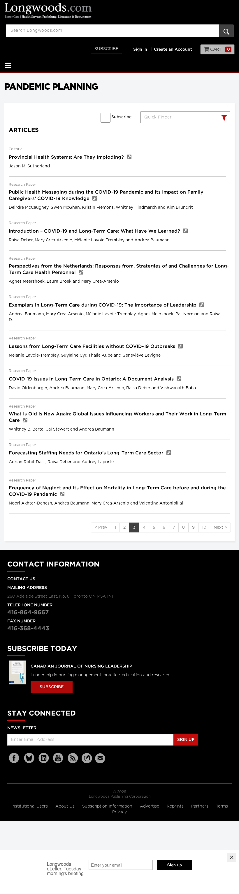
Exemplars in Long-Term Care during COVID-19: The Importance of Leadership (103, 305)
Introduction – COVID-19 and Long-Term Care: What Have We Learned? (95, 231)
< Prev (100, 527)
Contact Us (21, 579)
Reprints (176, 806)
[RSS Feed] (73, 758)
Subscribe (106, 49)
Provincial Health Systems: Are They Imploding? (67, 157)
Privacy (119, 812)
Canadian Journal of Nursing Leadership (81, 666)
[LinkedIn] (44, 758)
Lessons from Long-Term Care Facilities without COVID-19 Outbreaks (93, 346)
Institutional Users (30, 806)
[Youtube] (58, 758)
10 (204, 527)
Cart (219, 49)
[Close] (231, 857)
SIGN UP (185, 739)
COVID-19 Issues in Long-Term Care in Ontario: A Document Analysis (92, 379)
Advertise (150, 806)
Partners (200, 806)
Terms (222, 806)
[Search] (223, 118)
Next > (220, 527)
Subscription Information (107, 806)
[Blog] (87, 761)
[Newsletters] (101, 758)
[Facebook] (14, 758)
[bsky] (29, 758)
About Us (65, 806)
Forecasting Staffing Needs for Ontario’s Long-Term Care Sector (87, 453)
